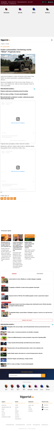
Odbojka (17, 411)
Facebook (46, 405)
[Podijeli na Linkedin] (5, 198)
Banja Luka (4, 405)
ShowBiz (30, 409)
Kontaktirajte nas (12, 3)
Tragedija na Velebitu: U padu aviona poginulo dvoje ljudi (24, 287)
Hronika (7, 43)
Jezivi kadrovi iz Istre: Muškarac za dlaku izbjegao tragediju (25, 279)
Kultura (3, 415)
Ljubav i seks (31, 405)
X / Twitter (46, 409)
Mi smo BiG (30, 2)
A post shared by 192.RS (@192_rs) (18, 140)
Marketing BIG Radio (12, 2)
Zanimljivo (30, 411)
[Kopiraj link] (15, 198)
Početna (2, 43)
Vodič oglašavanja (4, 3)
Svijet (3, 411)
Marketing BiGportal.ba (22, 2)
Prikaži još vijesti (27, 320)
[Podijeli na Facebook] (2, 198)
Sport (16, 401)
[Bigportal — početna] (5, 40)
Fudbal (16, 405)
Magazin (30, 401)
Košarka (16, 407)
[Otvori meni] (51, 40)
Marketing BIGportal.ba (20, 424)
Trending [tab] (14, 273)
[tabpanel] (27, 299)
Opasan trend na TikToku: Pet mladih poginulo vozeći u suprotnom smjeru (29, 295)
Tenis (16, 409)
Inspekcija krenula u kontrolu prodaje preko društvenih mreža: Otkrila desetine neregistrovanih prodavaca (30, 304)
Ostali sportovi (18, 418)
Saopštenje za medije (6, 416)
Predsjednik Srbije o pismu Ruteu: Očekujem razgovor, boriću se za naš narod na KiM (30, 313)
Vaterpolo (17, 416)
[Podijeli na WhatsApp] (11, 198)
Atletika (16, 413)
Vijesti (3, 401)
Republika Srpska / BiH (6, 407)
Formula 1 (17, 415)
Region (3, 409)
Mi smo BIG (29, 424)
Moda (29, 407)
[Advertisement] (27, 26)
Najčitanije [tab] (40, 273)
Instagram (46, 407)
